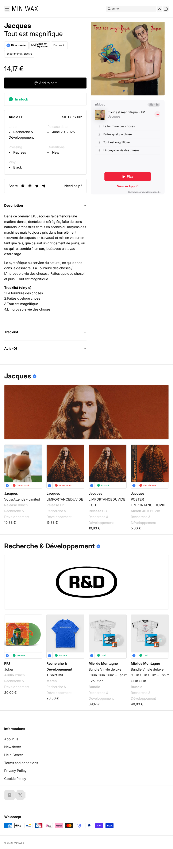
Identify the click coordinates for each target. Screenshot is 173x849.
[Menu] (7, 9)
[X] (20, 795)
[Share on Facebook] (23, 186)
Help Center (13, 755)
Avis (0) (10, 348)
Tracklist (11, 332)
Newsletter (12, 747)
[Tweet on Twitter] (37, 186)
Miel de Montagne (103, 663)
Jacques (17, 26)
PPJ (7, 663)
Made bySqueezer (42, 45)
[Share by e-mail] (44, 186)
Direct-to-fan (18, 45)
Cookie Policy (15, 779)
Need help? (73, 186)
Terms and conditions (21, 763)
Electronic (59, 45)
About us (11, 739)
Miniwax (19, 842)
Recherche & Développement (16, 514)
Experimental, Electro (19, 53)
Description (13, 205)
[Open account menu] (159, 9)
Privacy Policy (15, 771)
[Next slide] (163, 463)
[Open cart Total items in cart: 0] (166, 9)
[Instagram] (9, 795)
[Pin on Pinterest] (30, 186)
